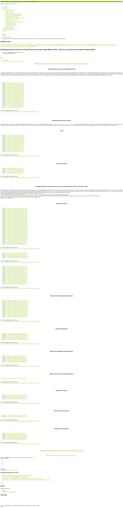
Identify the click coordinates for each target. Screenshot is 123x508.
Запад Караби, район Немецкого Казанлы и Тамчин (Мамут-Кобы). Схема (62, 450)
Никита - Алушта (9, 12)
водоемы (55, 44)
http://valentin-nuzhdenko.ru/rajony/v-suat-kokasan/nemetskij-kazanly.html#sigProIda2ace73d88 (20, 288)
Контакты (5, 30)
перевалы (67, 45)
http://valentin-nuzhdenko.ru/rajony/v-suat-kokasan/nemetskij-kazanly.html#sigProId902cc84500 (20, 262)
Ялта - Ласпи (9, 11)
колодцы (13, 45)
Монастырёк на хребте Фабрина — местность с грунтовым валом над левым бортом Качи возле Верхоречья (26, 479)
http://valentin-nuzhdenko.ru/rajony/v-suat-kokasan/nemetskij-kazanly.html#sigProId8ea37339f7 (20, 111)
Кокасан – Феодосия (10, 26)
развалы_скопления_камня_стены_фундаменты (107, 45)
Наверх (2, 483)
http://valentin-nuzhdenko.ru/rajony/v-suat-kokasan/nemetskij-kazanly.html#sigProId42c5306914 (20, 343)
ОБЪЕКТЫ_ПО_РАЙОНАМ (7, 44)
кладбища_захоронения (6, 45)
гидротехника (68, 44)
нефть (63, 45)
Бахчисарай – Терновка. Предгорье (14, 15)
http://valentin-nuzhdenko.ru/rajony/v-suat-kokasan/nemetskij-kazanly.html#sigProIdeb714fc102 (20, 443)
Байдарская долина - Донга (12, 16)
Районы (5, 8)
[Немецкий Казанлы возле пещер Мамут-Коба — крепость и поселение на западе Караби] (62, 63)
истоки (108, 44)
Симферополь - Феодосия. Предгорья (15, 21)
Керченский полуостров (11, 24)
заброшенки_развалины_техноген (99, 44)
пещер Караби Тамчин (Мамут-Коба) (33, 194)
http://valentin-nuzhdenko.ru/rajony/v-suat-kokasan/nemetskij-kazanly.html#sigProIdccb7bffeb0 (20, 177)
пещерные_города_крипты (75, 45)
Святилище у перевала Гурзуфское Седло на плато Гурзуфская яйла (18, 475)
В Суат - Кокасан (9, 25)
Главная (5, 6)
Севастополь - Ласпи (11, 10)
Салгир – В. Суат (9, 20)
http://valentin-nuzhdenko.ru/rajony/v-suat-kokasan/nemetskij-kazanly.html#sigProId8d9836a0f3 (20, 321)
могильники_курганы (57, 45)
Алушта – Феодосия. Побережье (13, 14)
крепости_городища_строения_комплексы (24, 45)
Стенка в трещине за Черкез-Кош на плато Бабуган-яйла (15, 477)
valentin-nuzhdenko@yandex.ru (9, 492)
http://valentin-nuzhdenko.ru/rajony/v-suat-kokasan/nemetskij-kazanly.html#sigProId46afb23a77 (20, 366)
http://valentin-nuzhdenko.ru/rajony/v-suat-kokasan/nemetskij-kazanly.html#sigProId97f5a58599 (20, 248)
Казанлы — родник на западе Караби (62, 124)
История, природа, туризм (9, 29)
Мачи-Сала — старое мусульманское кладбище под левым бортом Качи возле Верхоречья (22, 478)
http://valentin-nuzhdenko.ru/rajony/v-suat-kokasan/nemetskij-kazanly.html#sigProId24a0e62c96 (20, 403)
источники (112, 44)
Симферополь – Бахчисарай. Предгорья (15, 17)
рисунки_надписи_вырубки (7, 46)
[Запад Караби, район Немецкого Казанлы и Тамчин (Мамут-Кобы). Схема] (61, 455)
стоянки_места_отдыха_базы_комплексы (27, 46)
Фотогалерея (6, 7)
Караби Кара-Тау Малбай (13, 470)
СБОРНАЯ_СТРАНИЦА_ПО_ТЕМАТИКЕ (23, 44)
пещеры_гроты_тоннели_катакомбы (89, 45)
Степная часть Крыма (11, 23)
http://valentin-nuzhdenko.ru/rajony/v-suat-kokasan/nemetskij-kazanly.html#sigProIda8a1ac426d (20, 156)
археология (35, 44)
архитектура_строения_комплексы (45, 44)
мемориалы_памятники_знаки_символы (43, 45)
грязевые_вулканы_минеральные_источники (81, 44)
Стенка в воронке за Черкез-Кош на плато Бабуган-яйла (15, 476)
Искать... (2, 3)
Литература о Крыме (8, 28)
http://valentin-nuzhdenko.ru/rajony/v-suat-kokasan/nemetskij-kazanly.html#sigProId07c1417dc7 (20, 383)
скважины (15, 46)
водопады (60, 44)
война (63, 44)
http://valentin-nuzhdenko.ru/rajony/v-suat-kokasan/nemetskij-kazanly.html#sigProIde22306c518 (20, 421)
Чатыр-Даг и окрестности (12, 19)
